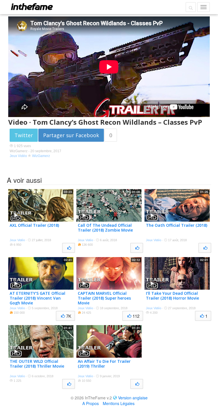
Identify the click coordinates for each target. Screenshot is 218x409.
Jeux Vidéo (18, 156)
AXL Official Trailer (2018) (34, 225)
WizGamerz (41, 156)
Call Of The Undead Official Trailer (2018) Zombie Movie (105, 227)
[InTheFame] (32, 6)
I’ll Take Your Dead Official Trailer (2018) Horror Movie (172, 296)
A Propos (90, 403)
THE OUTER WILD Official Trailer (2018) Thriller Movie (37, 364)
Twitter (23, 135)
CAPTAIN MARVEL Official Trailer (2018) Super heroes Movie (104, 298)
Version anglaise (133, 397)
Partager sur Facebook (71, 135)
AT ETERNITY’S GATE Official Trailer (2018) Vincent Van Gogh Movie (37, 298)
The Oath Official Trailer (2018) (176, 225)
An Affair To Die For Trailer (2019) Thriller (104, 364)
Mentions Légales (119, 403)
